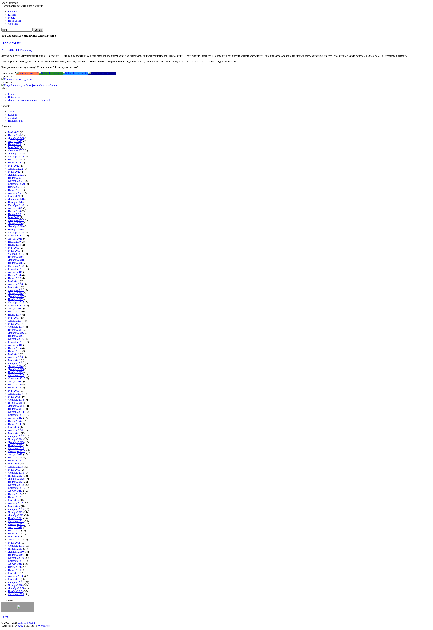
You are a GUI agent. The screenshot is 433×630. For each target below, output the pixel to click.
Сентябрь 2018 (16, 269)
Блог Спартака (9, 2)
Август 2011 (15, 527)
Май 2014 (13, 427)
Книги (12, 14)
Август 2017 (15, 308)
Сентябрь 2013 (16, 451)
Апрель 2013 (15, 466)
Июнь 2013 (14, 460)
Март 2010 (14, 579)
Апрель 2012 (15, 503)
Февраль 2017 (16, 326)
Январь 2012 (15, 512)
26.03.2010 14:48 (10, 50)
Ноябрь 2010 (15, 554)
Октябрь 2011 (16, 521)
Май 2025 (13, 132)
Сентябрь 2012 (16, 487)
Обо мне (13, 23)
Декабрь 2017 (16, 296)
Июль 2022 (14, 159)
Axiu (20, 625)
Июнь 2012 (14, 497)
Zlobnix (12, 111)
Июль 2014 (14, 421)
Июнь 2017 (14, 314)
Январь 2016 (15, 366)
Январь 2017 (15, 329)
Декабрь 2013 (16, 442)
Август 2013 (15, 454)
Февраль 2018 (16, 290)
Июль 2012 (14, 494)
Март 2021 (14, 196)
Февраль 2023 (16, 150)
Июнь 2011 (14, 533)
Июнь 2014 (14, 424)
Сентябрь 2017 (16, 305)
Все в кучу (26, 50)
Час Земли (11, 43)
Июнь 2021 (14, 189)
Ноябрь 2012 (15, 481)
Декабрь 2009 (16, 588)
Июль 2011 (14, 530)
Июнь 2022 (14, 162)
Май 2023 (13, 147)
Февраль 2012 (16, 509)
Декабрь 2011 (16, 515)
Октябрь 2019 (16, 232)
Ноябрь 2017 (15, 299)
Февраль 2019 (16, 253)
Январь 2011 (15, 548)
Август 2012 (15, 490)
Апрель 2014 (15, 430)
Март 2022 (14, 171)
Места (11, 17)
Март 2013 (14, 469)
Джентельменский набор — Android (29, 100)
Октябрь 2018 (16, 265)
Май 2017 (13, 317)
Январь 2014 (15, 439)
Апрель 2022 (15, 168)
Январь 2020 (15, 223)
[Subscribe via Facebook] (102, 73)
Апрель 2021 (15, 193)
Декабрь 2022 (16, 153)
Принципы (14, 20)
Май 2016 (13, 354)
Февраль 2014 (16, 436)
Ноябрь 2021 (15, 177)
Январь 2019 (15, 256)
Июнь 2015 (14, 387)
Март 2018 (14, 287)
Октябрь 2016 (16, 338)
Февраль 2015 (16, 399)
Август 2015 (15, 381)
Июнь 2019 (14, 244)
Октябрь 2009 (16, 594)
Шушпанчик (15, 120)
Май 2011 (13, 536)
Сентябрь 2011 (16, 524)
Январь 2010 (15, 585)
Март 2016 (14, 360)
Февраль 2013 (16, 472)
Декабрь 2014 (16, 405)
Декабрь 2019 (16, 226)
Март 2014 (14, 433)
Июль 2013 (14, 457)
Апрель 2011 (15, 539)
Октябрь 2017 (16, 302)
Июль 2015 (14, 384)
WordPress (44, 625)
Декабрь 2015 (16, 369)
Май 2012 (13, 500)
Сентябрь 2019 (16, 235)
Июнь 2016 (14, 351)
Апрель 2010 (15, 576)
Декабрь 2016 (16, 332)
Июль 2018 (14, 275)
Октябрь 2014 (16, 411)
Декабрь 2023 (16, 138)
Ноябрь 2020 (15, 202)
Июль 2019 (14, 241)
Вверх (4, 616)
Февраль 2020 (16, 220)
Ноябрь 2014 (15, 408)
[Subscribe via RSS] (27, 73)
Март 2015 (14, 396)
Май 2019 (13, 247)
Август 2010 (15, 563)
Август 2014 (15, 418)
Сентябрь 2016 (16, 342)
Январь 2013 (15, 475)
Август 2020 (15, 208)
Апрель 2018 (15, 284)
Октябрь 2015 (16, 375)
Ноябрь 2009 (15, 591)
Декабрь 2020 (16, 199)
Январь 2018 (15, 293)
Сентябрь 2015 (16, 378)
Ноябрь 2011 (15, 518)
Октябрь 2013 (16, 448)
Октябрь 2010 (16, 557)
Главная (12, 11)
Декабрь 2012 (16, 478)
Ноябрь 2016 (15, 335)
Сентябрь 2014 (16, 414)
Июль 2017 (14, 311)
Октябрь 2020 (16, 205)
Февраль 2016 (16, 363)
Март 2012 (14, 506)
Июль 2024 (14, 135)
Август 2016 (15, 345)
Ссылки (12, 94)
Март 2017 (14, 323)
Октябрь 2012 (16, 484)
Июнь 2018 (14, 278)
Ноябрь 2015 (15, 372)
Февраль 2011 (16, 545)
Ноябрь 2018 (15, 262)
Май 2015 (13, 390)
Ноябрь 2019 (15, 229)
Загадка (12, 117)
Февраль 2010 (16, 582)
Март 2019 (14, 250)
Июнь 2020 (14, 214)
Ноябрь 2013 (15, 445)
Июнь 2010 (14, 570)
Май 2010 (13, 573)
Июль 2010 (14, 566)
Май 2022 (13, 165)
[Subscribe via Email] (51, 73)
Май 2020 (13, 217)
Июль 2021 (14, 186)
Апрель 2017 (15, 320)
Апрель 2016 (15, 357)
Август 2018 (15, 272)
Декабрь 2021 (16, 174)
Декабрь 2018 (16, 259)
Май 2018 (13, 281)
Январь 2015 (15, 402)
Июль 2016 (14, 348)
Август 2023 (15, 141)
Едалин (12, 114)
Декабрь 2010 (16, 551)
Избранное (14, 97)
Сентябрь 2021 (16, 183)
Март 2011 (14, 542)
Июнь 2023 (14, 144)
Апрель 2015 (15, 393)
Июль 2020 (14, 211)
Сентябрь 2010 (16, 560)
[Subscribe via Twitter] (75, 73)
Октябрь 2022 (16, 156)
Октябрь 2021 (16, 180)
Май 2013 (13, 463)
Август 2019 (15, 238)
